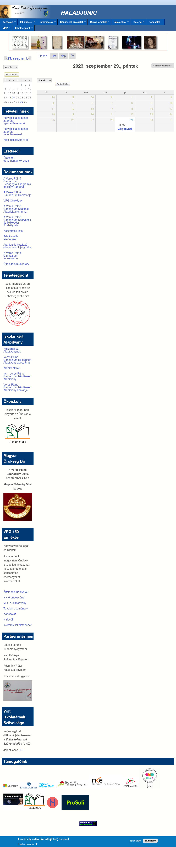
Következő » (166, 65)
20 (13, 97)
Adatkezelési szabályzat (11, 237)
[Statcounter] (88, 823)
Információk (45, 22)
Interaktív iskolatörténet (17, 625)
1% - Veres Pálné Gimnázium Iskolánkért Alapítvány (17, 376)
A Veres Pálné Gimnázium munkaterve (12, 255)
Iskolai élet (25, 22)
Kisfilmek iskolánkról (16, 140)
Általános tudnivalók (15, 592)
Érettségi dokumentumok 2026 (16, 159)
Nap (63, 56)
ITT (21, 750)
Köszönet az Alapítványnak (12, 350)
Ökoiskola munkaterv (16, 264)
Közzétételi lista (13, 231)
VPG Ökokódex (12, 200)
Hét (54, 56)
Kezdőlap (6, 22)
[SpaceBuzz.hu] (13, 809)
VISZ (4, 28)
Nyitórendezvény (13, 597)
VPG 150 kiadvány (14, 603)
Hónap (44, 56)
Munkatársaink (97, 22)
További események (15, 608)
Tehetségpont (21, 28)
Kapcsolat (154, 22)
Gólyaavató (125, 129)
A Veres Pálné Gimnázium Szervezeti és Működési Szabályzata (17, 221)
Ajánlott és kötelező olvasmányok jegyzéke (17, 246)
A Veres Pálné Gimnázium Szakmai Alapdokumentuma (16, 208)
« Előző (156, 65)
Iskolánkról (118, 22)
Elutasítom (150, 840)
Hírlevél (8, 619)
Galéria (136, 22)
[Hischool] (42, 809)
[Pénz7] (149, 787)
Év (72, 56)
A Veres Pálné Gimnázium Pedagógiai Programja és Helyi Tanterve (17, 182)
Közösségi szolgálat (70, 22)
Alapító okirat (11, 368)
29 (132, 120)
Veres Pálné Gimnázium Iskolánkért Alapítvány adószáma (17, 359)
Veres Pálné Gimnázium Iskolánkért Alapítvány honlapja (17, 387)
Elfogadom (135, 840)
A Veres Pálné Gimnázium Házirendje (17, 193)
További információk (27, 844)
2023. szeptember (17, 58)
